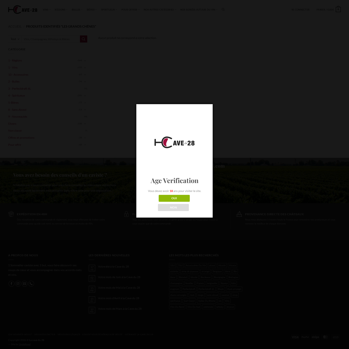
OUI (174, 198)
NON (173, 207)
